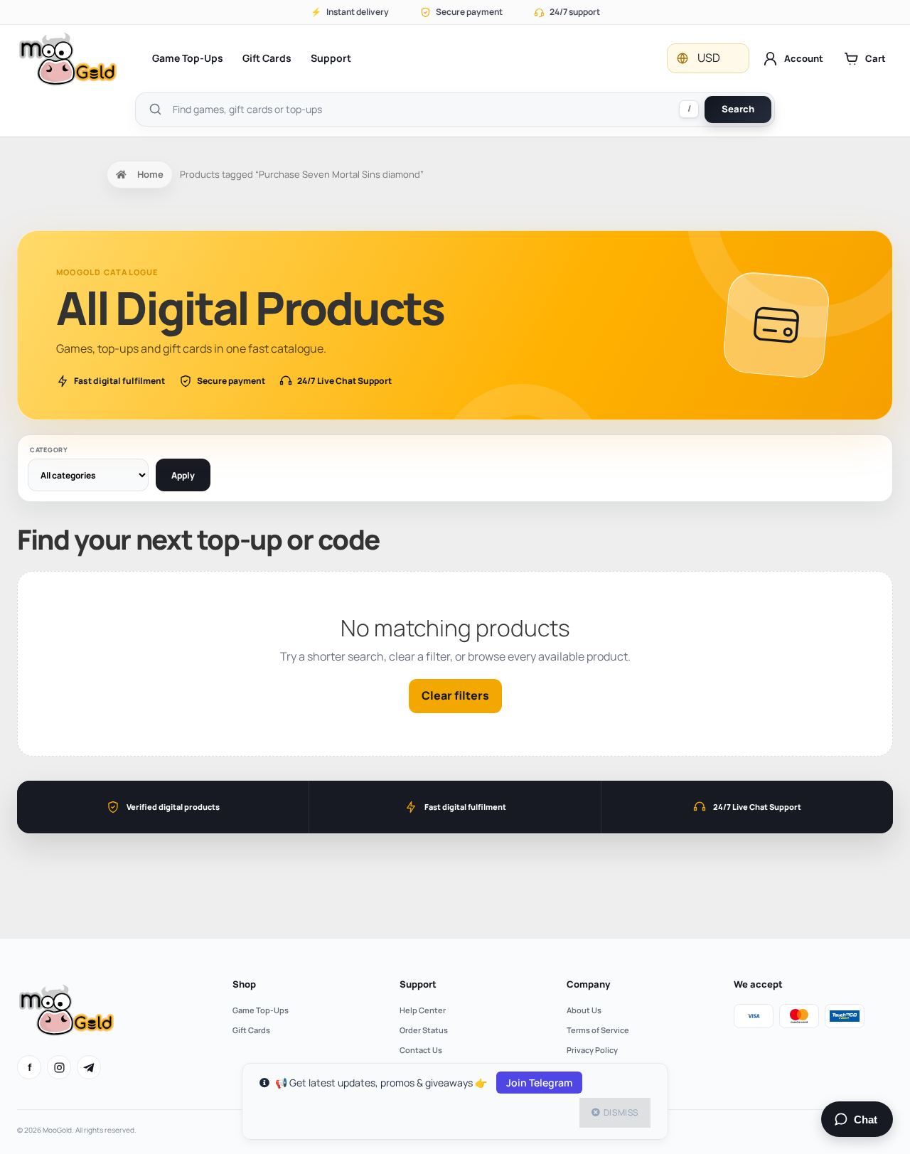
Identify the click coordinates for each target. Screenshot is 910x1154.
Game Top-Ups (187, 58)
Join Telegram (539, 1082)
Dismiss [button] (621, 1112)
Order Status (424, 1030)
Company (588, 984)
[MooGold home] (67, 58)
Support (331, 58)
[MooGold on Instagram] (59, 1067)
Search (738, 108)
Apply (183, 475)
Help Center (423, 1010)
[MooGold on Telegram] (89, 1067)
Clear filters (455, 695)
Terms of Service (598, 1030)
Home (150, 174)
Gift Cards (266, 58)
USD (708, 57)
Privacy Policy (592, 1050)
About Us (584, 1010)
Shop (244, 984)
